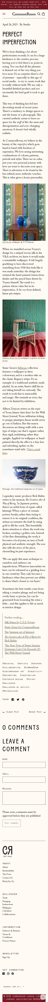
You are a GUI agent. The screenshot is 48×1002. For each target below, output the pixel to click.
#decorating (9, 676)
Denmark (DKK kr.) (12, 987)
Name (5, 759)
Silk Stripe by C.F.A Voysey (20, 622)
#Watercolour (10, 691)
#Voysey (31, 680)
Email (5, 774)
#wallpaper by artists (15, 687)
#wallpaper (8, 683)
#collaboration (11, 668)
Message (6, 789)
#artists (23, 664)
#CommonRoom (31, 668)
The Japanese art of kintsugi (19, 632)
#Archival (8, 664)
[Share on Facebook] (13, 699)
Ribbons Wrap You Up (11, 358)
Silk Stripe (6, 242)
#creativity (35, 672)
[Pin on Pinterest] (23, 699)
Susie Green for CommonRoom (22, 627)
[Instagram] (8, 973)
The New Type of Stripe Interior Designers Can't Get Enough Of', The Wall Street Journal (23, 649)
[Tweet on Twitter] (18, 699)
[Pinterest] (12, 973)
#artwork (36, 664)
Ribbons (22, 368)
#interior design (12, 680)
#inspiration (28, 676)
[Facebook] (3, 973)
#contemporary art (13, 672)
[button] (39, 14)
